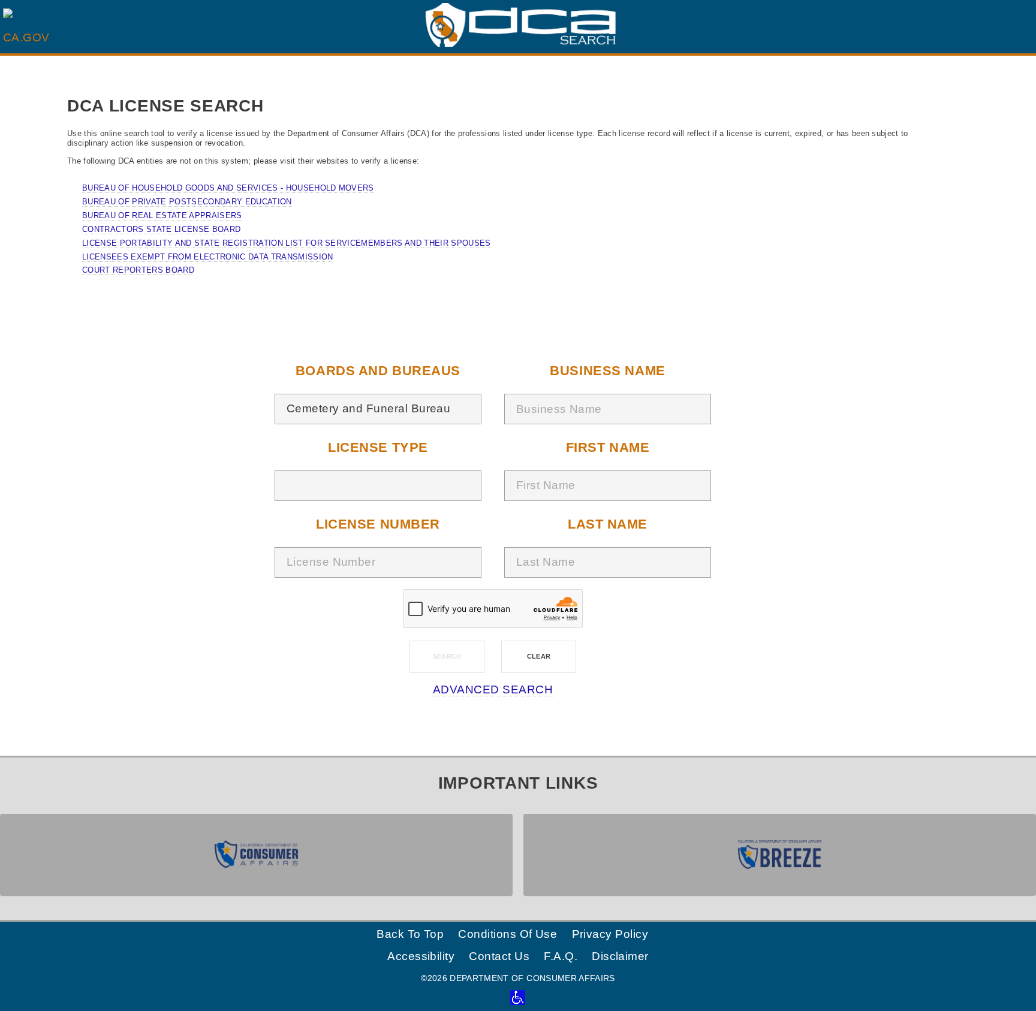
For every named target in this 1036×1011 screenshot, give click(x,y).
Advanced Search (493, 689)
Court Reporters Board (138, 269)
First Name (608, 447)
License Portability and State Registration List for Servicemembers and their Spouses (286, 243)
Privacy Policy (610, 934)
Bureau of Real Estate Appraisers (162, 215)
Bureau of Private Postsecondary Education (186, 201)
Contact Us (499, 956)
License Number (378, 524)
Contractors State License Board (161, 229)
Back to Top (410, 934)
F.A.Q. (560, 956)
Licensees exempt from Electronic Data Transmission (207, 256)
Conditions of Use (507, 934)
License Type (378, 447)
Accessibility (420, 956)
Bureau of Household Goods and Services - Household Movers (228, 187)
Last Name (608, 524)
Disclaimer (620, 956)
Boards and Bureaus (378, 370)
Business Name (607, 370)
